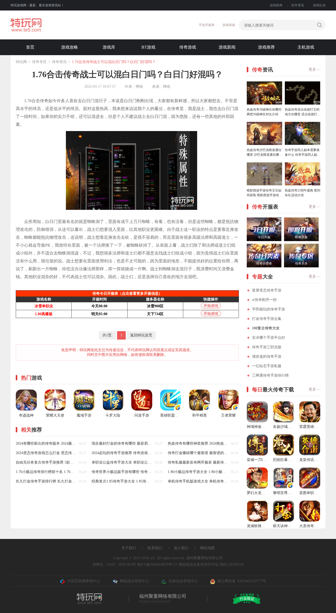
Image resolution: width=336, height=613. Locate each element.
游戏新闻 (276, 5)
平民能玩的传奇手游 (268, 309)
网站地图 (207, 548)
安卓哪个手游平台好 (268, 338)
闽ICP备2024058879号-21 (157, 565)
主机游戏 (305, 47)
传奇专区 (39, 62)
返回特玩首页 (141, 335)
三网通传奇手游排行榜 (270, 375)
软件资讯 (297, 5)
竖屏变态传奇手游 (266, 290)
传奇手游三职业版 (266, 347)
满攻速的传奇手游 (266, 357)
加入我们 (181, 548)
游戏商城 (228, 25)
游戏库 (109, 47)
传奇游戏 (187, 47)
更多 (312, 69)
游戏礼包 (319, 5)
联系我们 (155, 548)
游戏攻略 (69, 47)
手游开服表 (206, 25)
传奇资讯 (59, 62)
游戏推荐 (266, 47)
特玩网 (21, 62)
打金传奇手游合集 (266, 319)
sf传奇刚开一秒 (264, 300)
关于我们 (128, 548)
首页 (30, 47)
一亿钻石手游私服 (266, 366)
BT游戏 (148, 47)
